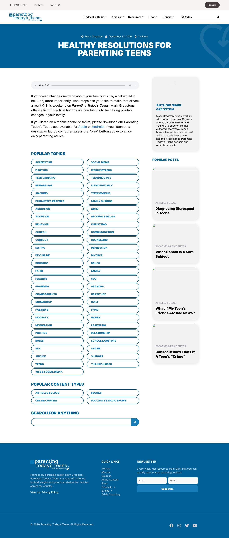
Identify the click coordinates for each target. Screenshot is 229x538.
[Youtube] (195, 525)
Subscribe (167, 488)
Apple (82, 127)
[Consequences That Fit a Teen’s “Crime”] (175, 332)
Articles (116, 17)
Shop (152, 17)
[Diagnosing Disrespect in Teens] (175, 182)
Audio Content (109, 479)
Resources (134, 17)
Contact (167, 17)
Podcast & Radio (94, 17)
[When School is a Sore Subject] (175, 232)
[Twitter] (187, 525)
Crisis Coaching (110, 494)
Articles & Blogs (165, 203)
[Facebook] (171, 525)
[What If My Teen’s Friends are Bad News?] (175, 282)
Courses (106, 475)
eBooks (105, 472)
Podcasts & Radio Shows (170, 246)
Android (98, 127)
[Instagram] (179, 525)
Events (105, 490)
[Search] (218, 16)
